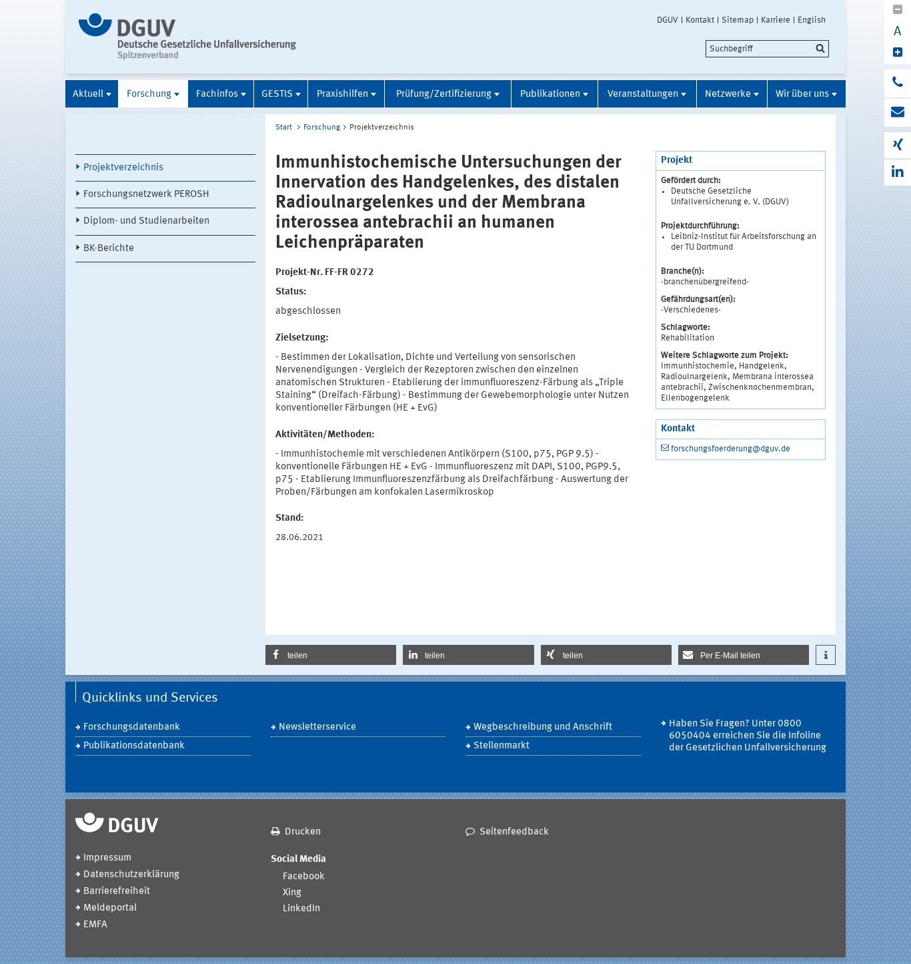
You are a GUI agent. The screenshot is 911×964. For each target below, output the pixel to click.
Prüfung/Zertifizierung (444, 94)
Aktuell (88, 94)
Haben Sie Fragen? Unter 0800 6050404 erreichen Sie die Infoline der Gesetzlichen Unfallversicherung (747, 736)
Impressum (107, 858)
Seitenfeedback (514, 832)
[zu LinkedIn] (897, 173)
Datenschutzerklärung (131, 875)
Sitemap (738, 20)
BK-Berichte (108, 249)
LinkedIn (301, 909)
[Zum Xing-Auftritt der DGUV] (897, 145)
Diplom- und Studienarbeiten (146, 221)
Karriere (775, 20)
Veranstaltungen (643, 94)
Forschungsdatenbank (131, 727)
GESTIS (277, 94)
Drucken (303, 832)
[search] (767, 48)
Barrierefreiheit (116, 892)
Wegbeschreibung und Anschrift (543, 727)
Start (283, 128)
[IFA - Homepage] (190, 36)
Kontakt (700, 20)
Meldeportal (110, 908)
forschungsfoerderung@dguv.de (730, 449)
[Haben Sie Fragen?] (897, 83)
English (812, 20)
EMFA (95, 925)
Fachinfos (217, 94)
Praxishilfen (342, 94)
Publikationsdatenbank (134, 746)
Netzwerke (728, 94)
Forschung (149, 94)
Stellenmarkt (502, 746)
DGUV (667, 20)
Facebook (304, 877)
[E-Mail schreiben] (897, 113)
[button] (330, 655)
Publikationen (550, 94)
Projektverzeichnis (123, 168)
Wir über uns (802, 94)
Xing (292, 893)
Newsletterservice (317, 727)
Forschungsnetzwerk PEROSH (146, 195)
